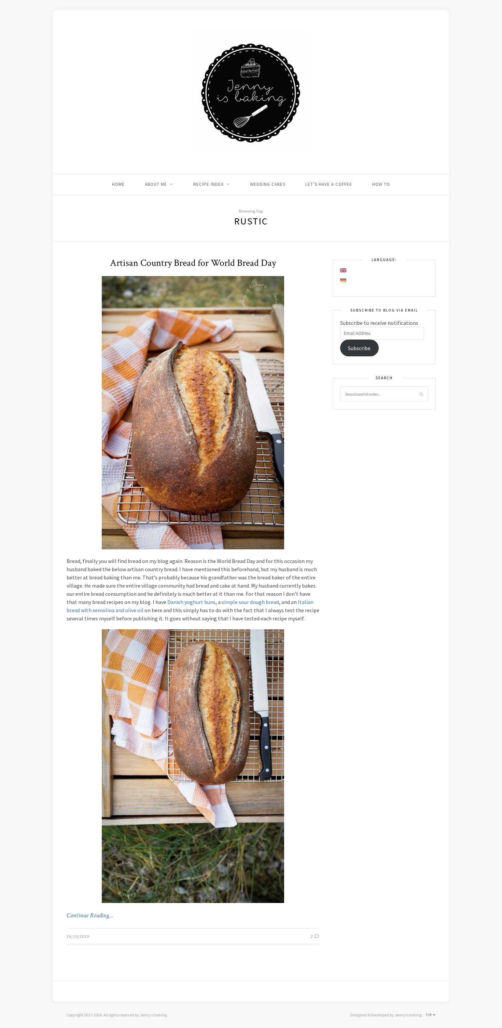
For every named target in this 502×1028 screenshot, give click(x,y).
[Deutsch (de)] (343, 280)
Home (118, 184)
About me (156, 184)
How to (381, 184)
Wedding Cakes (267, 184)
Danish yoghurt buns (191, 602)
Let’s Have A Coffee (328, 184)
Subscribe (359, 348)
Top (429, 1015)
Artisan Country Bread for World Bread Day (193, 263)
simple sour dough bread (250, 602)
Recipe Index (208, 184)
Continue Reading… (90, 916)
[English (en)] (343, 270)
